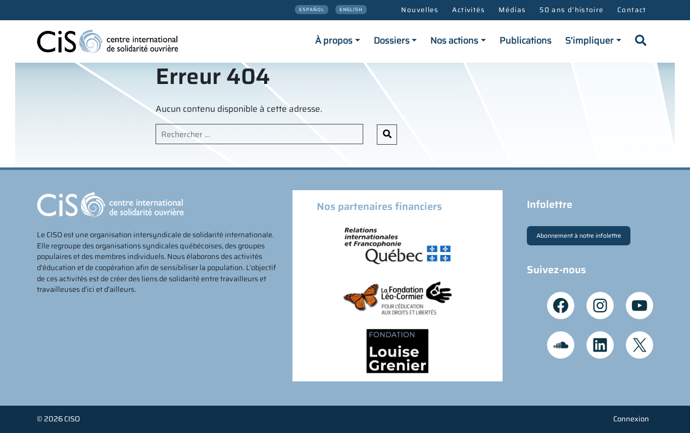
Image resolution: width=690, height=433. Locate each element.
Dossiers (392, 40)
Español (311, 9)
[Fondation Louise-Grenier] (397, 350)
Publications (526, 40)
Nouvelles (419, 10)
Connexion (631, 419)
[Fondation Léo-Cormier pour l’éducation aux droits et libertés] (397, 297)
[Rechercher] (641, 41)
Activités (468, 10)
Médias (512, 10)
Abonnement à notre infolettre (578, 235)
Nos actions (454, 40)
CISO (72, 418)
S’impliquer (589, 40)
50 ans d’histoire (571, 10)
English (351, 9)
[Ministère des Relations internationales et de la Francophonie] (397, 244)
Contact (631, 10)
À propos (334, 40)
